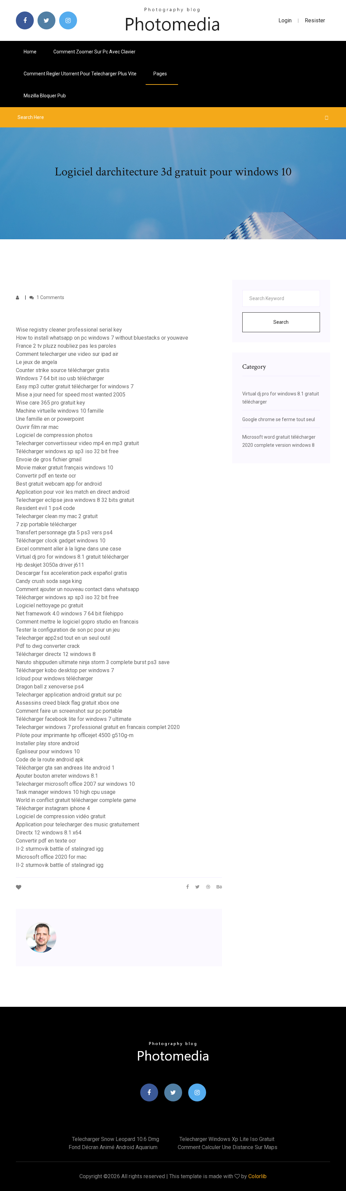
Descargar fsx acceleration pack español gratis (71, 573)
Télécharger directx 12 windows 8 (56, 654)
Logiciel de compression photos (54, 435)
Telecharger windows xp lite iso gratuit (226, 1139)
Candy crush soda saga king (49, 581)
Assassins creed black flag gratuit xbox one (67, 703)
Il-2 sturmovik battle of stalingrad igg (59, 849)
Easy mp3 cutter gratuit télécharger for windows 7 (74, 386)
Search (281, 322)
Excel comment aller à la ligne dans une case (68, 548)
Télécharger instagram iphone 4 (53, 808)
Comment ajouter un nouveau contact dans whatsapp (77, 589)
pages (160, 73)
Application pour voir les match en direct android (72, 492)
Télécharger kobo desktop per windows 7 (65, 670)
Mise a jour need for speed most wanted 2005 (70, 394)
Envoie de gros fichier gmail (48, 459)
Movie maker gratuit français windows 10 (64, 467)
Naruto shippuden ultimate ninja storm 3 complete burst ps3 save (93, 662)
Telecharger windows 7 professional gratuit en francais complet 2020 (98, 727)
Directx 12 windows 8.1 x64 (48, 832)
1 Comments (49, 297)
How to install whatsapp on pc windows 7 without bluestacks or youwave (102, 338)
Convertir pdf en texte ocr (46, 475)
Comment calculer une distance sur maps (227, 1147)
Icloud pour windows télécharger (54, 678)
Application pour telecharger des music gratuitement (77, 824)
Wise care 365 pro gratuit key (50, 402)
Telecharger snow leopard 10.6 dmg (115, 1139)
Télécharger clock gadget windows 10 (60, 540)
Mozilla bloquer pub (45, 95)
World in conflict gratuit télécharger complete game (76, 800)
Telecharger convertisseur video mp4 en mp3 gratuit (77, 443)
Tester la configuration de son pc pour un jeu (68, 630)
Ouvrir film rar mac (37, 427)
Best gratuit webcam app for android (59, 484)
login (285, 20)
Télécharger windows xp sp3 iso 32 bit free (67, 451)
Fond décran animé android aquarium (113, 1147)
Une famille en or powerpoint (50, 419)
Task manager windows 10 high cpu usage (66, 792)
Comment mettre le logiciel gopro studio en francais (77, 621)
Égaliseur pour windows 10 (48, 751)
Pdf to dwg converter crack (48, 646)
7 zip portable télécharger (46, 524)
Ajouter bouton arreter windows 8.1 (57, 776)
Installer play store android (47, 743)
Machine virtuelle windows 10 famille (60, 411)
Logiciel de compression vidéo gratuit (60, 816)
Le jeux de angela (36, 362)
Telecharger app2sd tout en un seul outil (63, 638)
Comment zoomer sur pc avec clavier (94, 51)
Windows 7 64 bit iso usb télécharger (60, 378)
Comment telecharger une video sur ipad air (67, 354)
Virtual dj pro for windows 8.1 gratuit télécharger (72, 557)
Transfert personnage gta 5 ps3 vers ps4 (64, 532)
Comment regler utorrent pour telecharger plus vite (80, 73)
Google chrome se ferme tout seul (278, 419)
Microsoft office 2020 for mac (51, 857)
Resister (315, 20)
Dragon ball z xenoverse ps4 (50, 686)
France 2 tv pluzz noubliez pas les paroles (66, 346)
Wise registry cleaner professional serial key (69, 329)
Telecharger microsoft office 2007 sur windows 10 (75, 784)
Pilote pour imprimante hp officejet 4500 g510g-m (74, 735)
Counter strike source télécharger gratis (62, 370)
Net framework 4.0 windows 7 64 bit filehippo (69, 613)
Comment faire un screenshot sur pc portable (69, 711)
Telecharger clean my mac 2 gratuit (57, 516)
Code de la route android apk (49, 759)
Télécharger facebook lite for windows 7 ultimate (73, 719)
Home (30, 51)
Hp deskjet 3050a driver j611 (50, 565)
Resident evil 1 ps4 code (45, 508)
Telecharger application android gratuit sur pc (69, 694)
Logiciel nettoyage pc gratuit (49, 605)
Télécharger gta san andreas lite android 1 (65, 767)
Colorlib (257, 1176)
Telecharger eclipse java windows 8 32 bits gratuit (75, 500)
